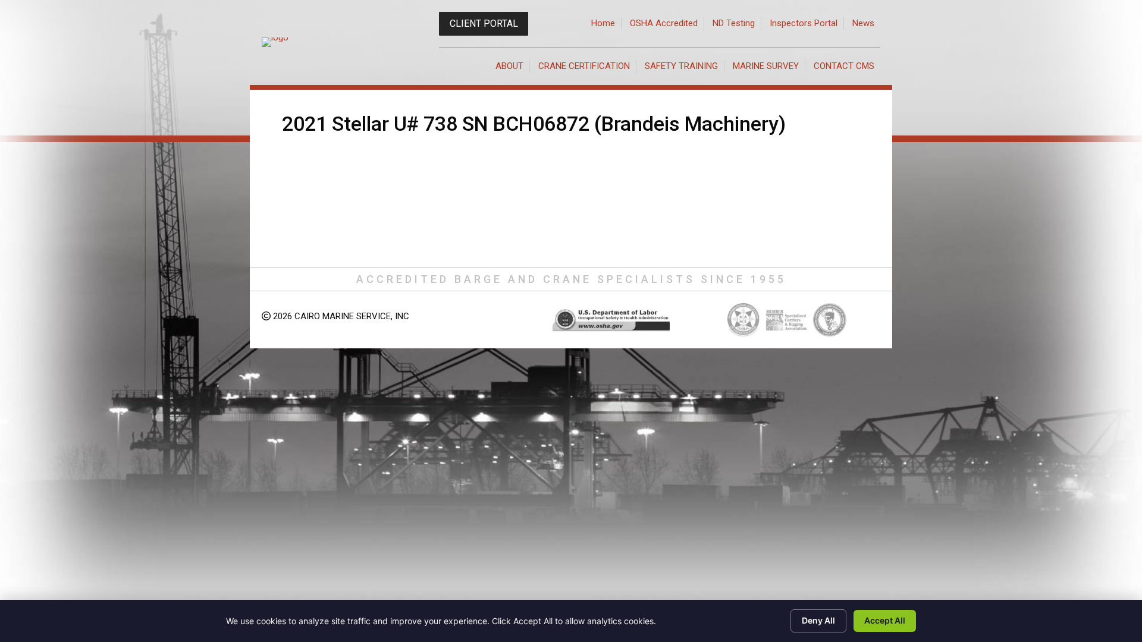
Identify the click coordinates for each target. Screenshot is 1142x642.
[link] (603, 23)
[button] (483, 24)
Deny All (818, 620)
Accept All (884, 620)
